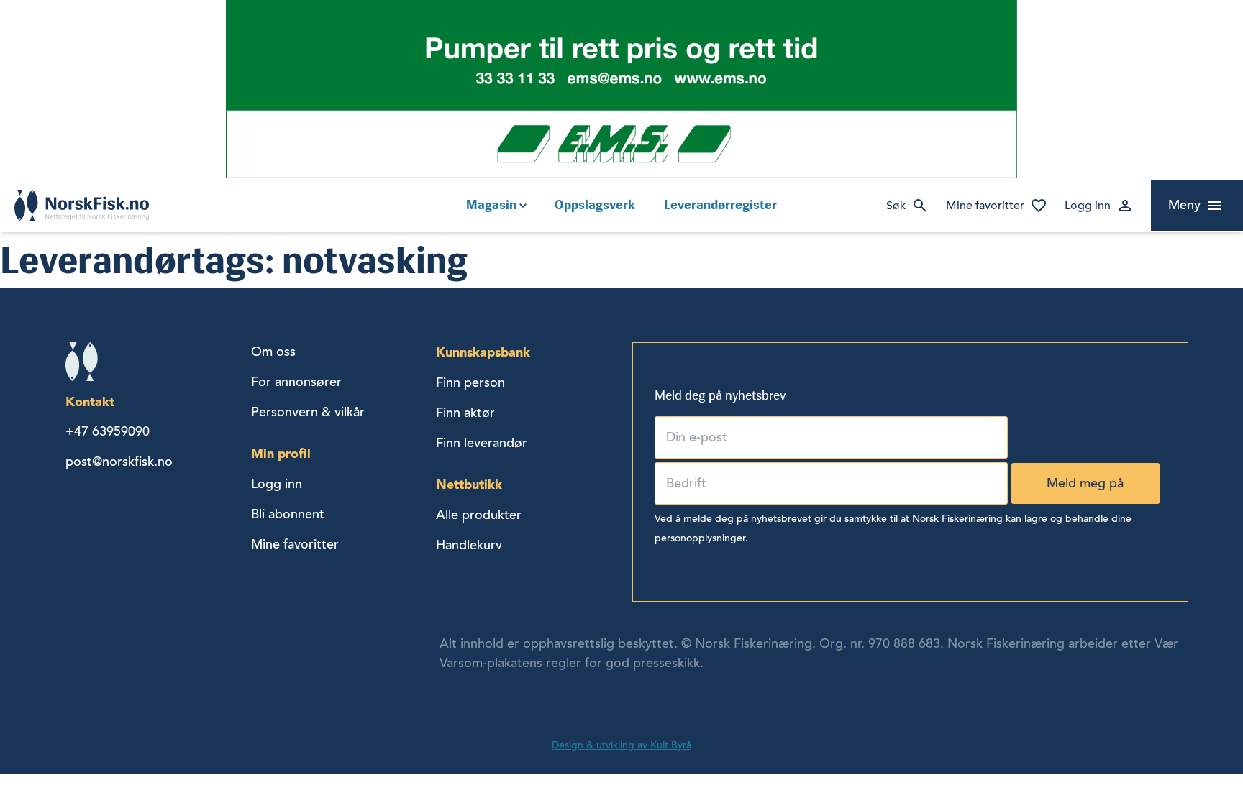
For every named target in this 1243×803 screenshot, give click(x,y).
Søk (896, 205)
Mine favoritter (985, 205)
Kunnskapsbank (483, 351)
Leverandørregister (720, 205)
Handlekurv (469, 545)
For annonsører (296, 382)
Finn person (470, 382)
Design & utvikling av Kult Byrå (621, 745)
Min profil (281, 453)
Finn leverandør (481, 443)
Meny (1184, 205)
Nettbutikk (469, 484)
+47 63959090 (107, 431)
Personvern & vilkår (308, 412)
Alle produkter (479, 515)
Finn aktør (465, 413)
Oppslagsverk (595, 205)
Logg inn (1088, 205)
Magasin (491, 205)
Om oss (273, 351)
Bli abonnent (287, 514)
